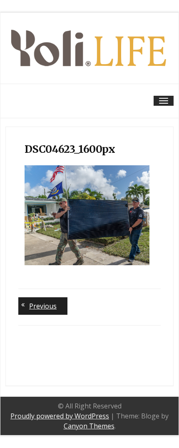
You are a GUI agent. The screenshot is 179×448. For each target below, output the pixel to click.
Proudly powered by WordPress (59, 416)
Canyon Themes (89, 426)
